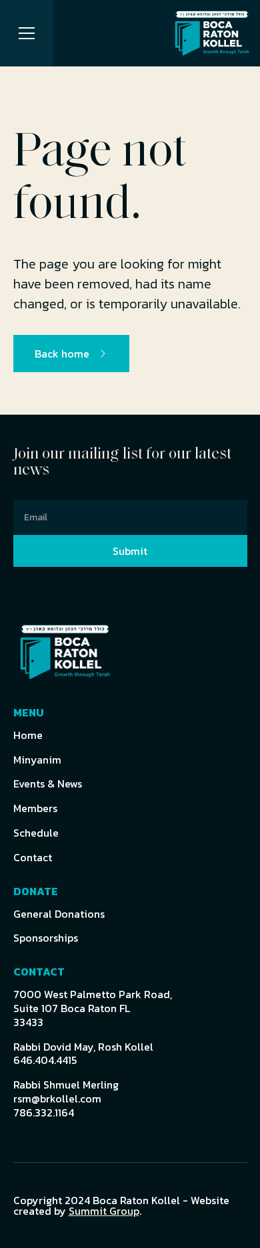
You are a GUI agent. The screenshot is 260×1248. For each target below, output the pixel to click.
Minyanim (37, 760)
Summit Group (104, 1211)
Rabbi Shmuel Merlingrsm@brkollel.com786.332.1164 (66, 1098)
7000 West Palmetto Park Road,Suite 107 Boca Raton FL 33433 (92, 1008)
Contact (32, 858)
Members (35, 808)
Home (28, 735)
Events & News (47, 784)
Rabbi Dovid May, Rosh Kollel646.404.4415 (83, 1054)
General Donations (59, 914)
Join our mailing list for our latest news (122, 462)
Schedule (36, 833)
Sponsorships (45, 938)
